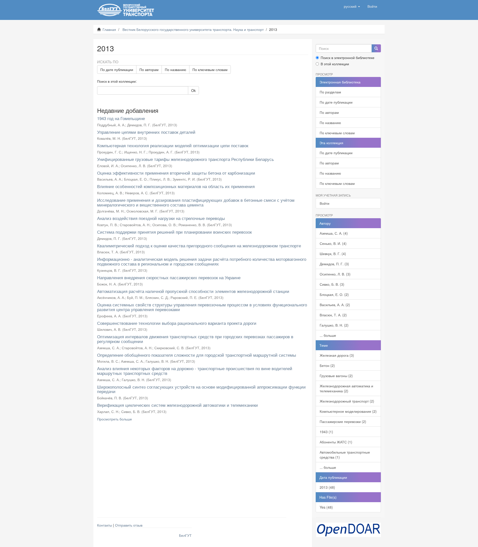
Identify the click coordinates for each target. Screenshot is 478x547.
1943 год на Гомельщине (121, 118)
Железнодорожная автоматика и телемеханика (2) (346, 388)
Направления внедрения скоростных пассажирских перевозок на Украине (168, 277)
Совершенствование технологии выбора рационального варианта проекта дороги (176, 323)
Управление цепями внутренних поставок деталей (146, 132)
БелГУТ (185, 535)
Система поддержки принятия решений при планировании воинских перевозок (174, 232)
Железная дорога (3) (337, 355)
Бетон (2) (327, 365)
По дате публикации (116, 69)
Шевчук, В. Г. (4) (333, 253)
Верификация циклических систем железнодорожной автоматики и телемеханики (177, 405)
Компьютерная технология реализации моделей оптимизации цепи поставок (172, 145)
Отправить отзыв (128, 525)
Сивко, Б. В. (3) (332, 284)
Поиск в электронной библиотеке (347, 57)
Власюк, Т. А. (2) (333, 314)
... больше (328, 335)
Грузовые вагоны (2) (336, 375)
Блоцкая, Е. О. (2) (334, 294)
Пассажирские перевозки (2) (343, 421)
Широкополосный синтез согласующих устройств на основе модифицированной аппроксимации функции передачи (201, 389)
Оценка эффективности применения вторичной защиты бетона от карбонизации (176, 173)
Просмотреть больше (114, 418)
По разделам (330, 91)
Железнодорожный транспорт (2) (347, 401)
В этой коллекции (335, 63)
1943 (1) (326, 431)
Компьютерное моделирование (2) (348, 411)
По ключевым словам (210, 69)
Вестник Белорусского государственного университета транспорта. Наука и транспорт (193, 29)
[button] (352, 6)
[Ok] (376, 48)
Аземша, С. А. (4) (334, 233)
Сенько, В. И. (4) (333, 243)
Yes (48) (326, 507)
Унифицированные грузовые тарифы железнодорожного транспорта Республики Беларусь (185, 159)
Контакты (104, 525)
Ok (193, 90)
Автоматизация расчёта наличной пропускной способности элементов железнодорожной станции (193, 291)
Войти (324, 203)
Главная (109, 29)
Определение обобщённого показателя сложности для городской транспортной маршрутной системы (196, 355)
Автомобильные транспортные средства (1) (345, 455)
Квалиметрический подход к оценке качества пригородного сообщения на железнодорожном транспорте (199, 245)
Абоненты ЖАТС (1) (336, 441)
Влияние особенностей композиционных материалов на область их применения (176, 186)
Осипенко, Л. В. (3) (335, 274)
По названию (175, 69)
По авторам (149, 69)
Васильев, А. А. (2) (335, 304)
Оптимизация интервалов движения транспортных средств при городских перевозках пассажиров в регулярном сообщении (195, 338)
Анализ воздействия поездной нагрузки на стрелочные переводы (161, 218)
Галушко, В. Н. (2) (334, 325)
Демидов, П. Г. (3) (334, 263)
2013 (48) (327, 487)
